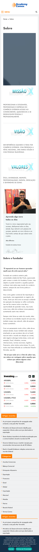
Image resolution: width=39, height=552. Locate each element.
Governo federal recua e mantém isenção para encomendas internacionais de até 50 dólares (17, 444)
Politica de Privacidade (24, 549)
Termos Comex (7, 512)
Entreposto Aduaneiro (10, 470)
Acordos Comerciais (9, 462)
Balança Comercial (8, 466)
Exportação (6, 474)
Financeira (6, 478)
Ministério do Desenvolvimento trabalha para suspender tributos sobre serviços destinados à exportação (18, 430)
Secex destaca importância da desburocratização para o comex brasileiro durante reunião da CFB (20, 437)
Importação (6, 491)
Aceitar (11, 549)
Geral (4, 483)
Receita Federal (7, 507)
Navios (5, 503)
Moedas (5, 499)
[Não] (37, 544)
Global (5, 487)
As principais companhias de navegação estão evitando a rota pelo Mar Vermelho (17, 422)
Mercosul (5, 495)
